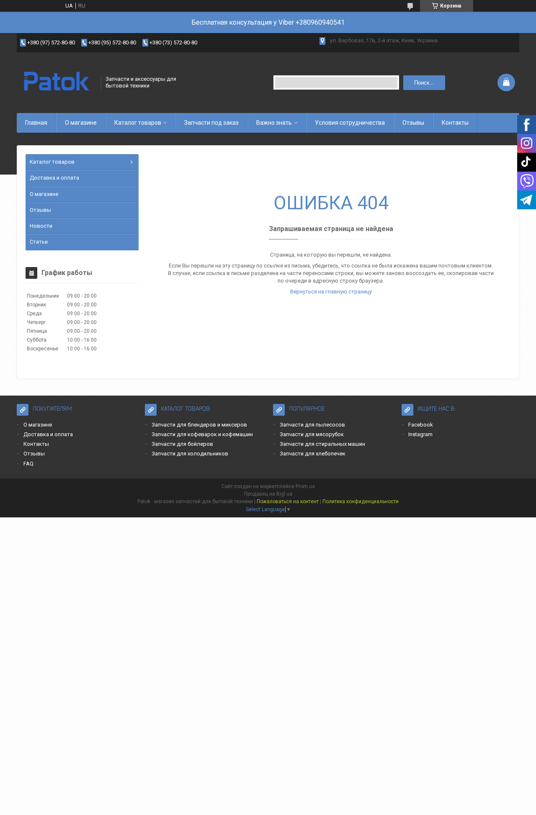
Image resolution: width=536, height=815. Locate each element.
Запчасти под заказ (211, 122)
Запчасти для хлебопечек (312, 453)
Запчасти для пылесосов (312, 425)
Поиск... (424, 83)
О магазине (81, 122)
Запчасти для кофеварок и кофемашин (202, 434)
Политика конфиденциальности (360, 501)
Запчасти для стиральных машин (322, 444)
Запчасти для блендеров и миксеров (199, 425)
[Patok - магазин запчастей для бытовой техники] (56, 82)
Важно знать (274, 122)
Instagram (420, 434)
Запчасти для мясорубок (312, 434)
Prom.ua (305, 486)
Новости (41, 226)
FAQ (28, 463)
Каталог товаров (137, 122)
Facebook (420, 425)
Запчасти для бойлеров (182, 444)
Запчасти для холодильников (190, 453)
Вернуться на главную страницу (331, 291)
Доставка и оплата (54, 178)
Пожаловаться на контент (288, 501)
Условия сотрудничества (350, 122)
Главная (36, 122)
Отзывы (413, 122)
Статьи (39, 242)
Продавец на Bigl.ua (268, 494)
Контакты (455, 122)
